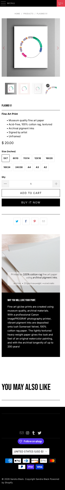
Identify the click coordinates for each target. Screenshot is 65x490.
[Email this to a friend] (43, 221)
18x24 (7, 167)
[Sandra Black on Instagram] (27, 433)
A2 (45, 167)
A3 (37, 167)
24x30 (19, 167)
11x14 (26, 158)
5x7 (6, 158)
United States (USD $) (29, 451)
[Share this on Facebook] (26, 221)
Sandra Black (17, 479)
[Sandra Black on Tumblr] (33, 433)
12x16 (37, 158)
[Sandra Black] (32, 3)
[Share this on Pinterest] (34, 221)
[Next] (57, 48)
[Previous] (4, 48)
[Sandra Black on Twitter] (39, 433)
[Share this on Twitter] (17, 221)
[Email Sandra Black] (21, 433)
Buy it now (30, 202)
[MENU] (2, 3)
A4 (29, 167)
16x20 (49, 158)
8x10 (15, 158)
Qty (4, 177)
